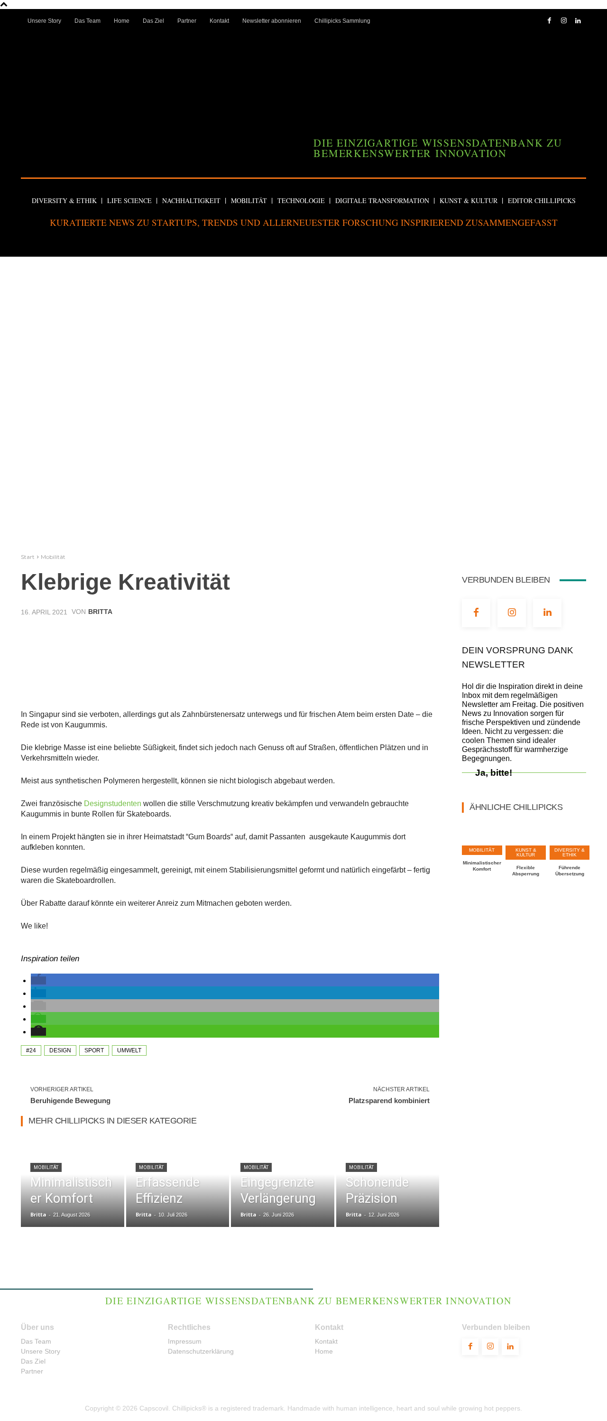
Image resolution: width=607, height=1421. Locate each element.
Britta (100, 611)
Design (60, 1050)
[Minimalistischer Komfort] (72, 1183)
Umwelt (129, 1050)
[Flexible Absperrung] (526, 838)
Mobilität (53, 556)
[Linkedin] (578, 21)
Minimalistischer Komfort (482, 866)
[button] (303, 239)
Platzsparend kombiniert (389, 1100)
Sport (94, 1050)
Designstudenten (113, 803)
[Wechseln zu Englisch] (407, 40)
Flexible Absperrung (525, 870)
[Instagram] (563, 21)
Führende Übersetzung (569, 870)
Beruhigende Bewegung (70, 1100)
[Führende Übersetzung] (570, 838)
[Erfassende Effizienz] (178, 1183)
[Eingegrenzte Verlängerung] (282, 1183)
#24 (31, 1050)
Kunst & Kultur (525, 852)
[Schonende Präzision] (388, 1183)
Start (28, 556)
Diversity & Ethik (569, 852)
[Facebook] (549, 21)
